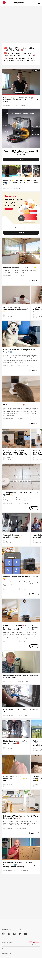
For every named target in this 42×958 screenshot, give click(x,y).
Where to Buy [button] (6, 954)
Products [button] (5, 949)
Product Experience (16, 3)
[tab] (21, 949)
